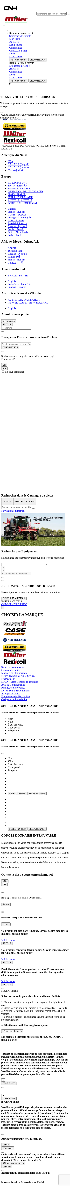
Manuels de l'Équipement (14, 673)
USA (10, 161)
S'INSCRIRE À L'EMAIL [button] (14, 598)
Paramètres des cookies (13, 687)
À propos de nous (10, 693)
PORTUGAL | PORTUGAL (23, 203)
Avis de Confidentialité (13, 684)
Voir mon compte (19, 60)
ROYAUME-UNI (17, 182)
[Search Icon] (68, 14)
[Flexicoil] (14, 664)
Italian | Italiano (16, 220)
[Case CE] (14, 634)
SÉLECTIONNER (17, 793)
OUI (4, 884)
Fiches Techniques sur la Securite (18, 676)
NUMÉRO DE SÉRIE (25, 501)
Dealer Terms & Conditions (15, 690)
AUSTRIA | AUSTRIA (20, 200)
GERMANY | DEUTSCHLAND (25, 191)
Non (4, 368)
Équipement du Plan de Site (15, 696)
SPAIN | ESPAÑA (17, 185)
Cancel (6, 1144)
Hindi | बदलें (14, 256)
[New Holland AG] (14, 642)
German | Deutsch (17, 214)
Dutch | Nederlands (18, 232)
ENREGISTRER (10, 347)
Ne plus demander (14, 371)
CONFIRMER (9, 1083)
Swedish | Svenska (17, 223)
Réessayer (8, 1148)
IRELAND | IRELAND (20, 197)
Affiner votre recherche (13, 1163)
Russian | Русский (17, 226)
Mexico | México (16, 170)
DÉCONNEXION (37, 60)
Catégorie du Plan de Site (14, 699)
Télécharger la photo (12, 1031)
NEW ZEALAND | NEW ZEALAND (28, 302)
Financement (7, 678)
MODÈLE (7, 501)
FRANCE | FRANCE (19, 188)
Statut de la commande (13, 667)
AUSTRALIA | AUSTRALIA (24, 299)
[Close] (1, 112)
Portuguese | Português (19, 217)
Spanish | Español (17, 287)
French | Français (16, 211)
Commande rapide (10, 670)
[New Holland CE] (14, 650)
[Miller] (14, 657)
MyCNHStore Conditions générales (19, 681)
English (12, 208)
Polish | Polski (15, 235)
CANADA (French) (18, 167)
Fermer (6, 904)
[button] (14, 121)
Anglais (12, 247)
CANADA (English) (18, 164)
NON (5, 881)
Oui (4, 365)
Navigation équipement (13, 510)
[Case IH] (14, 626)
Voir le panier (9, 321)
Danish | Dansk (16, 229)
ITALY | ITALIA (17, 194)
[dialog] (35, 361)
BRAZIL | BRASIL (18, 275)
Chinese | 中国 (15, 262)
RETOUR (7, 324)
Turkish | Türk (15, 250)
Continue (7, 1166)
